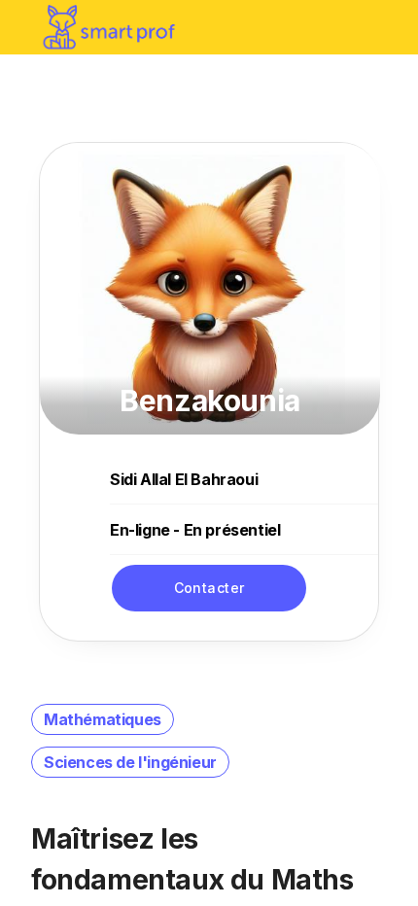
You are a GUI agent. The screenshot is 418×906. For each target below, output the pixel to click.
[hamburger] (382, 26)
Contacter (209, 587)
